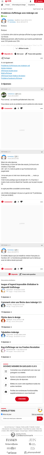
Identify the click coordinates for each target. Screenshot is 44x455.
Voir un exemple (37, 414)
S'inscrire (22, 399)
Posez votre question (34, 54)
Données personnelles (16, 429)
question (40, 1)
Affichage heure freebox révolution (13, 76)
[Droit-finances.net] (32, 444)
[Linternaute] (11, 444)
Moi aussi (20, 54)
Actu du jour (6, 414)
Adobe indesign (6, 68)
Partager (7, 58)
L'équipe (18, 427)
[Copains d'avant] (11, 448)
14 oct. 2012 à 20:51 (12, 96)
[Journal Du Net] (32, 440)
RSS (8, 431)
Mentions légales (14, 431)
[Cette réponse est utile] (15, 108)
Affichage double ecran (9, 71)
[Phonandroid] (32, 452)
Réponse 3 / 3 (5, 245)
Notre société (24, 427)
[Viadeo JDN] (32, 448)
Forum (7, 5)
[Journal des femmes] (11, 440)
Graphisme (31, 5)
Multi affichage (6, 73)
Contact (37, 427)
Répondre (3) (8, 54)
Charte (4, 431)
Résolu (5, 16)
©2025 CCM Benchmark (35, 431)
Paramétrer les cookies (29, 429)
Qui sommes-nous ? (9, 427)
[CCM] (8, 1)
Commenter (8, 108)
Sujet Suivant (37, 9)
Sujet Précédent (8, 9)
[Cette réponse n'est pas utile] (21, 108)
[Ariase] (11, 452)
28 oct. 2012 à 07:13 (22, 22)
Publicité (32, 427)
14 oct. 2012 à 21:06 (12, 158)
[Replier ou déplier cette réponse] (42, 89)
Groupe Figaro (24, 431)
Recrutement (6, 429)
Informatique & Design (19, 5)
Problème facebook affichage (11, 78)
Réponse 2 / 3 (5, 152)
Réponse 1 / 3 (5, 89)
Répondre (14, 274)
